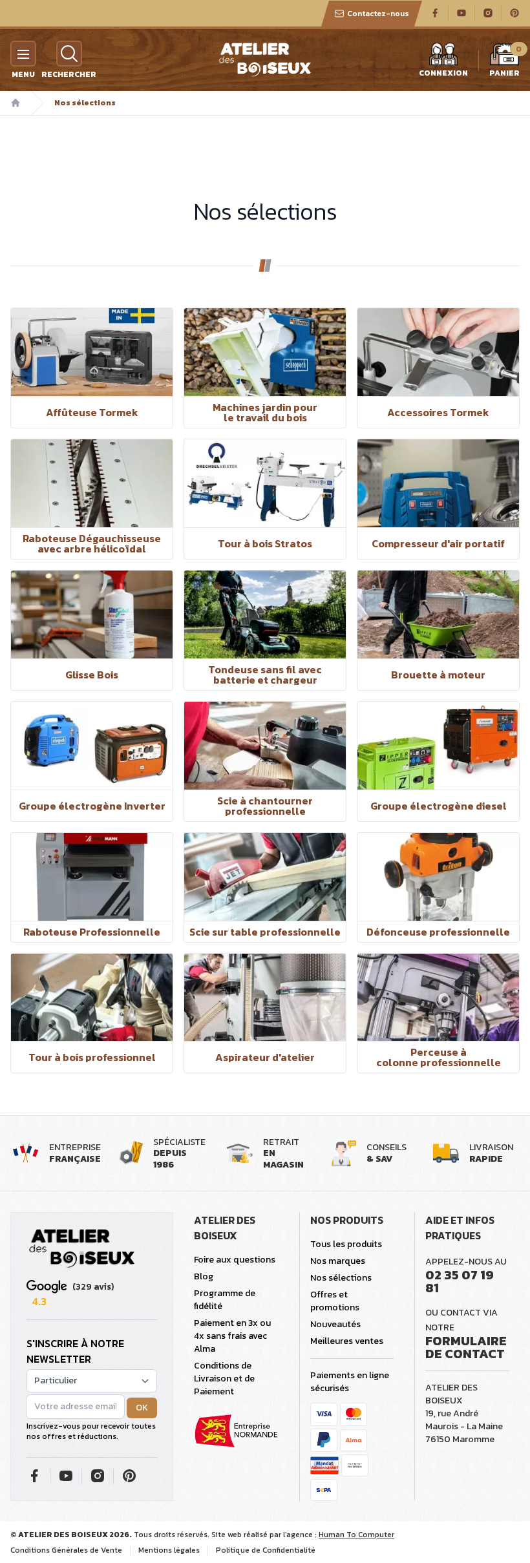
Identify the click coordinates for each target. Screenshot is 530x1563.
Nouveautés (335, 1324)
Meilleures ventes (346, 1341)
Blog (203, 1276)
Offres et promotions (334, 1301)
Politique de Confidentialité (265, 1550)
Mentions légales (169, 1550)
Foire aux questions (234, 1259)
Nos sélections (341, 1278)
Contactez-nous (378, 13)
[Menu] (23, 54)
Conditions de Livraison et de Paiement (224, 1378)
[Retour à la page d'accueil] (82, 1249)
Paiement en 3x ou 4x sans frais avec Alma (232, 1336)
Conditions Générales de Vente (66, 1550)
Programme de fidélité (224, 1299)
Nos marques (337, 1261)
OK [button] (142, 1407)
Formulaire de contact (466, 1347)
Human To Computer (356, 1534)
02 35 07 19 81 (459, 1281)
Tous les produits (346, 1244)
